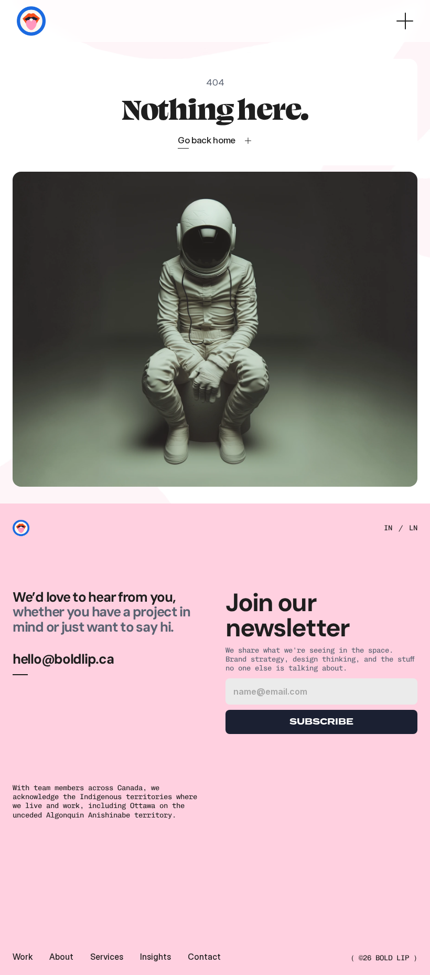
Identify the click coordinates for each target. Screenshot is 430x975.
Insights (155, 956)
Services (106, 956)
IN (388, 527)
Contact (204, 956)
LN (413, 527)
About (61, 956)
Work (23, 956)
